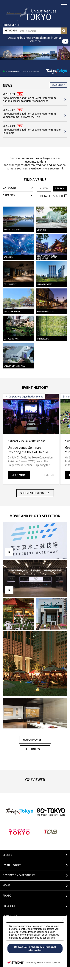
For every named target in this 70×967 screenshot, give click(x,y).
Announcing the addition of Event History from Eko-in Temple (32, 131)
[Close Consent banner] (64, 919)
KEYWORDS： (12, 30)
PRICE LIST (9, 905)
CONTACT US (10, 916)
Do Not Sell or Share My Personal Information (35, 948)
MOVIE (6, 885)
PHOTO (7, 895)
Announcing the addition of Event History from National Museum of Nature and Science (29, 99)
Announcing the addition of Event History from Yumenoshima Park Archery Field (29, 115)
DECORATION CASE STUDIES (19, 875)
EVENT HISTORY (12, 865)
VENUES (7, 855)
